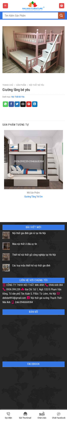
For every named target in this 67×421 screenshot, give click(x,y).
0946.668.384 (56, 285)
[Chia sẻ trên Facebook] (11, 104)
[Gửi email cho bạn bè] (23, 104)
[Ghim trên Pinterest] (29, 104)
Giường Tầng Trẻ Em (33, 196)
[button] (5, 6)
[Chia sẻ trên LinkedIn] (34, 104)
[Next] (14, 76)
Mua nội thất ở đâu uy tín (24, 244)
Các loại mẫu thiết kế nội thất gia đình (31, 265)
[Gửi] (61, 15)
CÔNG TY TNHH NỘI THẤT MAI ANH (25, 285)
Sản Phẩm (21, 85)
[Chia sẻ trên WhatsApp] (5, 104)
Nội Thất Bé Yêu (36, 85)
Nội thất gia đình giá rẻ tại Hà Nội (29, 233)
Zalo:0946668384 (23, 302)
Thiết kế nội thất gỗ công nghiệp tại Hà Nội (34, 254)
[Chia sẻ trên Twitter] (17, 104)
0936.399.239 (13, 289)
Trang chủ (7, 85)
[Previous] (5, 76)
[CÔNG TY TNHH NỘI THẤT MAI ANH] (33, 5)
